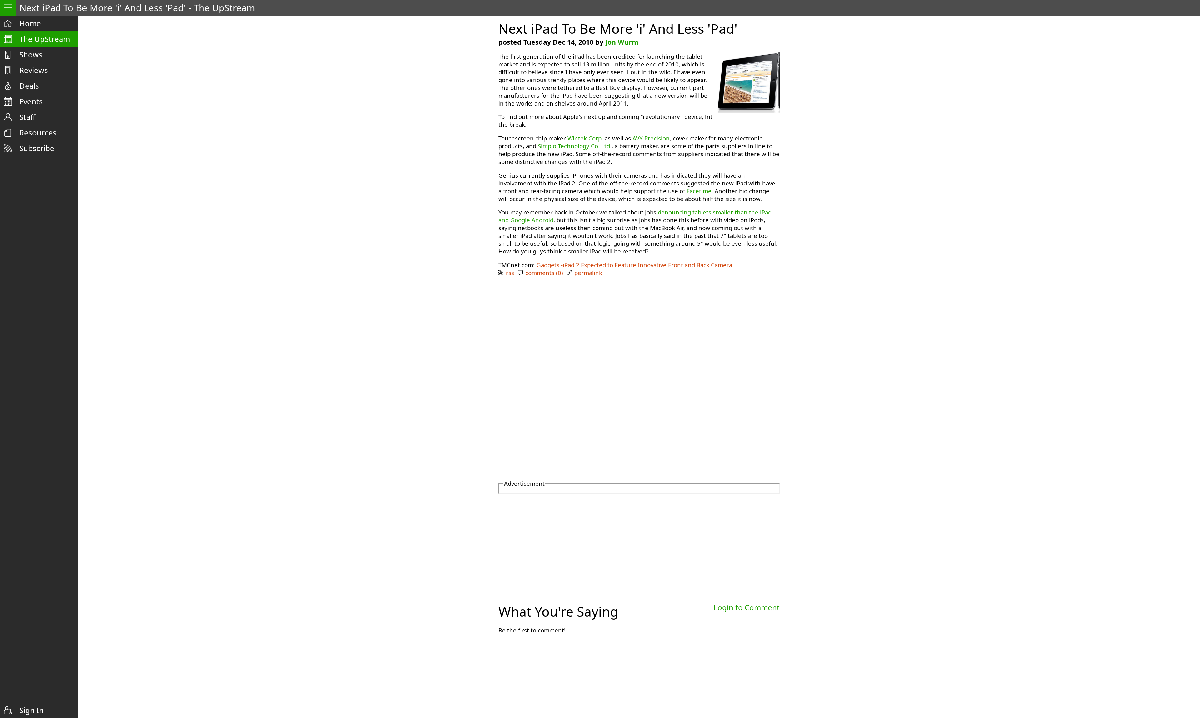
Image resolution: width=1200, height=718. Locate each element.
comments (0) (544, 273)
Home (30, 23)
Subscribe (36, 148)
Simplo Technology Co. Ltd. (575, 146)
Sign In (31, 710)
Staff (27, 117)
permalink (588, 273)
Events (31, 101)
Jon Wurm (621, 42)
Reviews (33, 70)
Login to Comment (746, 607)
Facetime (699, 191)
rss (510, 273)
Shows (30, 54)
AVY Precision (651, 138)
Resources (38, 132)
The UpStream (44, 39)
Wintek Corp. (585, 138)
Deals (29, 86)
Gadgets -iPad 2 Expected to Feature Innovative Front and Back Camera (634, 265)
